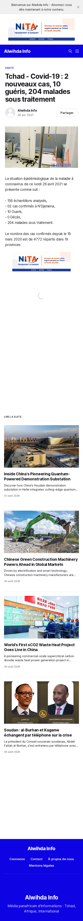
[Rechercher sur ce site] (70, 51)
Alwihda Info (17, 51)
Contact (37, 859)
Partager (67, 113)
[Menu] (77, 51)
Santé (9, 67)
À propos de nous (61, 859)
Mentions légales (41, 865)
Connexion (17, 859)
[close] (78, 7)
